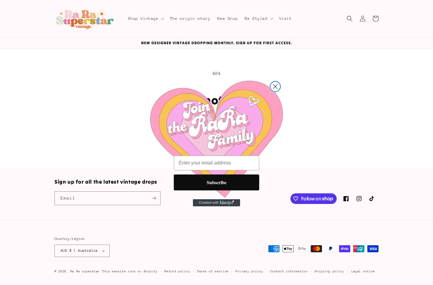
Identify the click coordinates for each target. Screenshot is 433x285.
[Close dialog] (275, 86)
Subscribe (217, 182)
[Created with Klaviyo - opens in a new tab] (216, 202)
